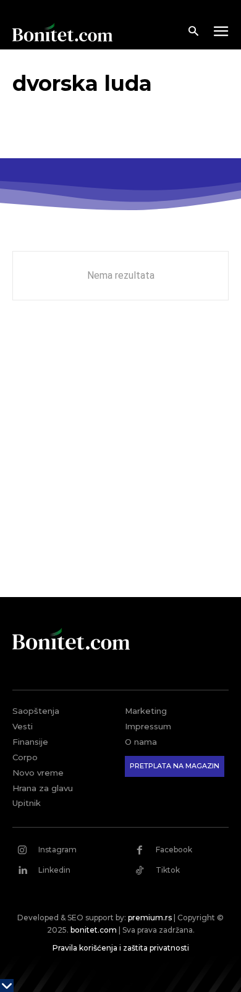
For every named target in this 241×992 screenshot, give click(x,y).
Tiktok (168, 870)
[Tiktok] (140, 870)
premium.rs (150, 917)
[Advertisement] (120, 458)
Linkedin (54, 870)
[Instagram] (22, 850)
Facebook (174, 849)
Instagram (57, 849)
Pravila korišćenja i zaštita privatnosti (121, 947)
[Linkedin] (22, 870)
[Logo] (62, 32)
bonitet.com (93, 930)
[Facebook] (140, 850)
